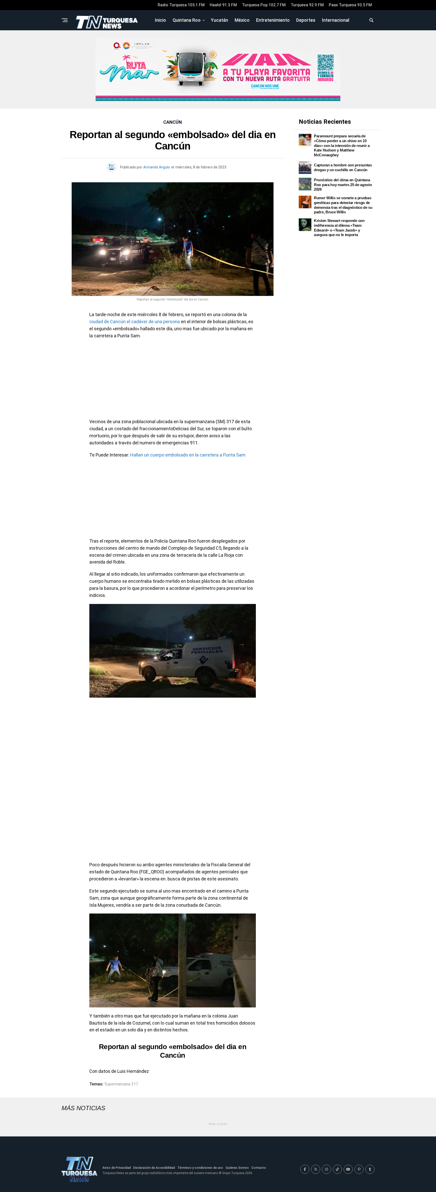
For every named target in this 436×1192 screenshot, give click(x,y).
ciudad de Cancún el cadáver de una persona (134, 321)
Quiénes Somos (237, 1168)
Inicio (160, 20)
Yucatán (219, 20)
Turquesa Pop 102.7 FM (264, 5)
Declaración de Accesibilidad (154, 1168)
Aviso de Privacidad (116, 1168)
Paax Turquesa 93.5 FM (350, 5)
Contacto (258, 1168)
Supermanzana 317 (121, 1084)
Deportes (305, 20)
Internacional (335, 20)
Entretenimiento (273, 20)
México (242, 20)
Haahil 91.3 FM (223, 5)
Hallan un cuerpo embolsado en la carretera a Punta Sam (188, 455)
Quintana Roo (187, 20)
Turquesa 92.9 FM (307, 5)
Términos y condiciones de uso (200, 1168)
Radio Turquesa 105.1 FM (181, 5)
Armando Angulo (156, 167)
